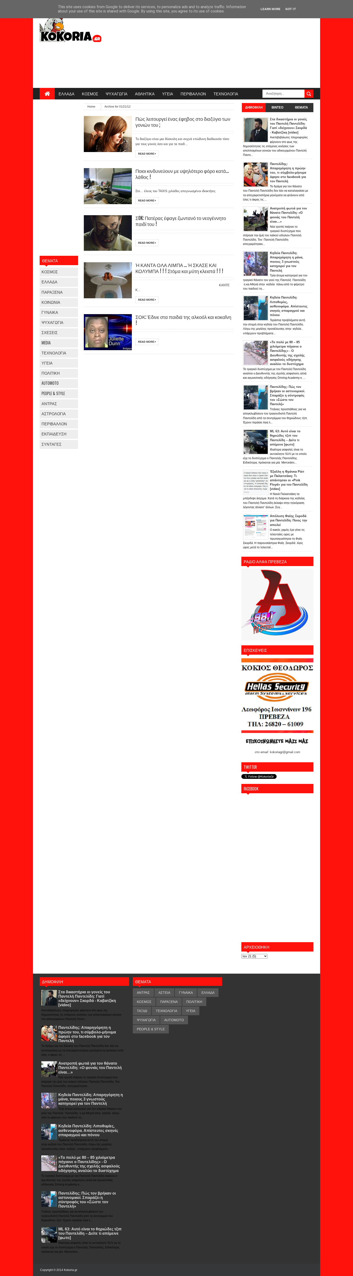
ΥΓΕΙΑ (167, 94)
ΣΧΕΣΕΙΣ (50, 332)
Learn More (270, 9)
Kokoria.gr (70, 1270)
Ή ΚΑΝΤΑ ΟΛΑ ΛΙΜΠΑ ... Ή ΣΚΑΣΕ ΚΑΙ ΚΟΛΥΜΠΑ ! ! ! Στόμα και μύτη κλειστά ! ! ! (179, 268)
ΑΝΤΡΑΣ (49, 403)
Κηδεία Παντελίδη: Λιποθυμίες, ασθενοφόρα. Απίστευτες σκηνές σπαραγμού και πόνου (88, 1130)
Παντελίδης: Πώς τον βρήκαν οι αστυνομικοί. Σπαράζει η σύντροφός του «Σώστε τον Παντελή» (87, 1200)
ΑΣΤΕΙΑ (164, 993)
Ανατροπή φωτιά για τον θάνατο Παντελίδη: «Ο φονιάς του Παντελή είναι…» (90, 1067)
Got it (290, 9)
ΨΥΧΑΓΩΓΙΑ (117, 94)
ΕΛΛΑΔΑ (66, 94)
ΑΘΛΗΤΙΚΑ (145, 94)
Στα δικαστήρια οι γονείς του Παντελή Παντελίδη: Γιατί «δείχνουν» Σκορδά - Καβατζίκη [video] (87, 998)
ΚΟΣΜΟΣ (90, 94)
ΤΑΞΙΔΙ (142, 1011)
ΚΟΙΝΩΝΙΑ (51, 302)
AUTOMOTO (50, 383)
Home (91, 106)
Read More (146, 153)
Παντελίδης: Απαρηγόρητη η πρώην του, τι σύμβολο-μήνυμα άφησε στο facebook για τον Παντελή (87, 1034)
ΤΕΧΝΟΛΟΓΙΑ (225, 94)
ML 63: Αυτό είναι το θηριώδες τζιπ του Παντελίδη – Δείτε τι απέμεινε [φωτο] (90, 1233)
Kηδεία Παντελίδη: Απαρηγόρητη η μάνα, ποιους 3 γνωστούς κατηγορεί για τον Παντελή (90, 1099)
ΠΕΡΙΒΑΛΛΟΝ (193, 94)
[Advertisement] (226, 49)
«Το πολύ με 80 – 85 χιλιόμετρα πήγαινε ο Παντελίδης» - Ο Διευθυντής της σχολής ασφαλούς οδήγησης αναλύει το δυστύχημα (89, 1164)
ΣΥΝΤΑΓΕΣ (51, 444)
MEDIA (46, 343)
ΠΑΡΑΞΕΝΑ (52, 292)
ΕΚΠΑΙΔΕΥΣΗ (54, 434)
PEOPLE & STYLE (53, 393)
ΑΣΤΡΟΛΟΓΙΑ (54, 413)
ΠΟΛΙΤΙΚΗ (51, 373)
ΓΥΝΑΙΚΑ (50, 312)
